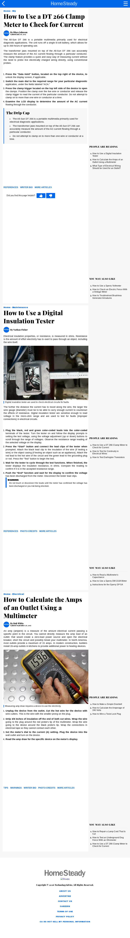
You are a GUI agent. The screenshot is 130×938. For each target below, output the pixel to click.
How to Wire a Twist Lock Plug (106, 714)
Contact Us (65, 901)
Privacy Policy (65, 917)
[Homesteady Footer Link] (65, 874)
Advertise (65, 896)
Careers (65, 906)
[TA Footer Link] (65, 879)
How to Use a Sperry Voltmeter (106, 286)
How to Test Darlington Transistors (108, 457)
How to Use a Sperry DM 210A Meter (109, 581)
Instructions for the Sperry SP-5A (107, 584)
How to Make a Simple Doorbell (107, 704)
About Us (65, 891)
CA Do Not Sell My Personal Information (65, 922)
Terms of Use (65, 912)
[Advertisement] (26, 165)
